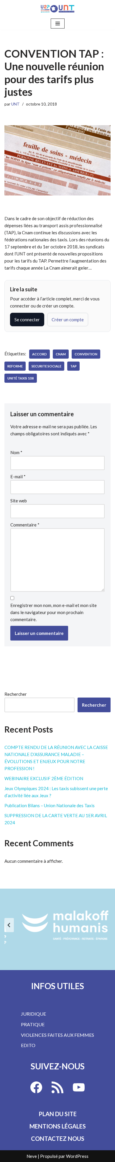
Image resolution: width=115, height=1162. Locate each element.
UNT (15, 104)
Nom (16, 452)
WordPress (77, 1156)
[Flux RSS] (57, 1087)
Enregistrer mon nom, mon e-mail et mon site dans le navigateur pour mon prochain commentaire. (53, 612)
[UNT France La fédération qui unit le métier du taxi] (57, 8)
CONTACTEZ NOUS (57, 1138)
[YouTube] (79, 1087)
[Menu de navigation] (58, 24)
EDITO (28, 1045)
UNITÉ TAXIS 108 (20, 378)
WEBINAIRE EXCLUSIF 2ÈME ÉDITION (43, 778)
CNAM (61, 354)
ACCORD (39, 354)
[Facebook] (36, 1087)
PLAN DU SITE (58, 1113)
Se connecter (27, 319)
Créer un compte (68, 319)
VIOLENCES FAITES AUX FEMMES (57, 1035)
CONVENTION (86, 354)
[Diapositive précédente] (9, 925)
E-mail (18, 476)
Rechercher (15, 694)
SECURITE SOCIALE (46, 366)
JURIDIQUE (33, 1013)
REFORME (15, 366)
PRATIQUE (33, 1024)
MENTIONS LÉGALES (57, 1126)
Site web (18, 500)
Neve (32, 1156)
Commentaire (25, 524)
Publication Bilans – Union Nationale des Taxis (49, 805)
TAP (73, 366)
